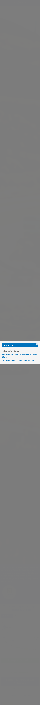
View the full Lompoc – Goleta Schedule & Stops (18, 360)
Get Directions (8, 345)
